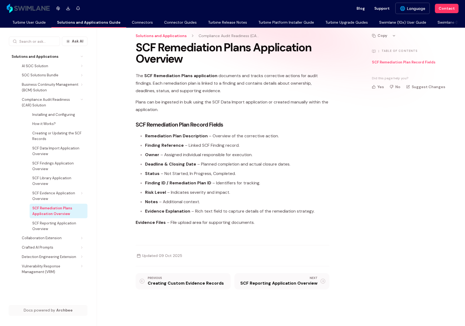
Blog (361, 8)
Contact (447, 8)
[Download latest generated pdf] (68, 8)
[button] (82, 56)
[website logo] (28, 8)
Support (382, 8)
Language (416, 8)
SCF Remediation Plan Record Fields (403, 62)
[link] (29, 23)
